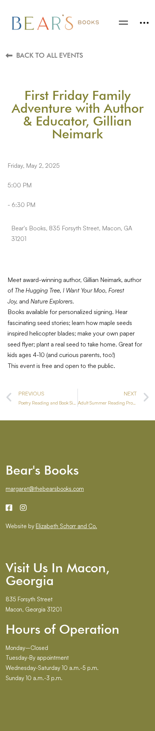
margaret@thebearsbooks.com (45, 488)
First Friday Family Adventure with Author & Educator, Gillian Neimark (78, 114)
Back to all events (49, 55)
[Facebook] (9, 507)
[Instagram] (23, 507)
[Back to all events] (9, 55)
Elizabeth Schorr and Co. (66, 526)
